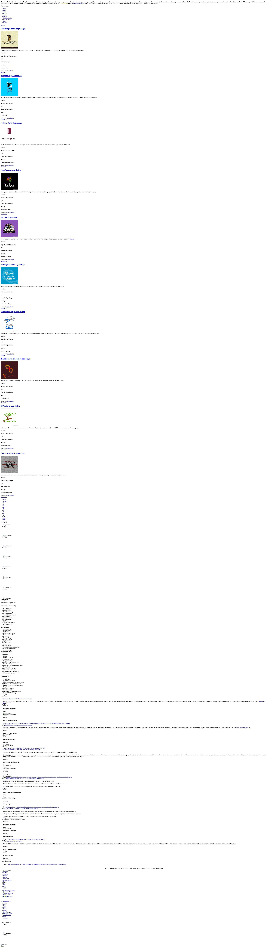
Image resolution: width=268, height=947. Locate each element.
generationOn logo (40, 748)
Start (4, 499)
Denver (5, 877)
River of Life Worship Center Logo (31, 749)
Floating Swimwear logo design (13, 264)
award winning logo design (54, 777)
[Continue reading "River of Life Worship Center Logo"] (13, 749)
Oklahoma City (7, 880)
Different (5, 871)
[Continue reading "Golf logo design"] (8, 841)
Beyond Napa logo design (25, 699)
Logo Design (10, 71)
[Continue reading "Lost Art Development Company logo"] (13, 778)
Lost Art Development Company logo (34, 778)
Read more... (4, 72)
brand (4, 909)
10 (4, 516)
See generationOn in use (243, 727)
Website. (72, 239)
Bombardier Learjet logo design (13, 311)
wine (27, 723)
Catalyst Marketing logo (32, 839)
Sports (12, 864)
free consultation (7, 913)
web (4, 907)
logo (7, 723)
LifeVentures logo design (10, 406)
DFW (4, 882)
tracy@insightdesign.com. (79, 3)
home (4, 904)
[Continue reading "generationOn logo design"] (11, 725)
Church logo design (22, 777)
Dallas (5, 875)
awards (5, 912)
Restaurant (36, 864)
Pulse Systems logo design (11, 170)
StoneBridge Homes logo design (13, 28)
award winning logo (56, 723)
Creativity (5, 874)
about (4, 910)
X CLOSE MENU (5, 901)
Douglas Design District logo (11, 76)
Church (8, 777)
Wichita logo (42, 839)
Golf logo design (17, 841)
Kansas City (6, 878)
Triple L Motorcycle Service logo (13, 453)
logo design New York (21, 748)
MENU (3, 25)
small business (7, 915)
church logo (14, 777)
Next (4, 518)
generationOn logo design (25, 725)
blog (4, 916)
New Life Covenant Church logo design (15, 359)
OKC (4, 888)
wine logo (31, 723)
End (4, 519)
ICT (4, 885)
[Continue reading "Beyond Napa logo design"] (10, 699)
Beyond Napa (37, 723)
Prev (4, 501)
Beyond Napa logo (46, 723)
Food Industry (42, 864)
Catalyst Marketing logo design (29, 808)
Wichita (8, 864)
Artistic (5, 872)
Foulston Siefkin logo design (11, 123)
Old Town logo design (9, 217)
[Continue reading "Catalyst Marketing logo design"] (12, 808)
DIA (4, 883)
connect (5, 918)
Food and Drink (18, 864)
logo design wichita (21, 723)
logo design (12, 723)
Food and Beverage (28, 864)
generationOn (31, 748)
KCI (4, 886)
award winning (66, 723)
